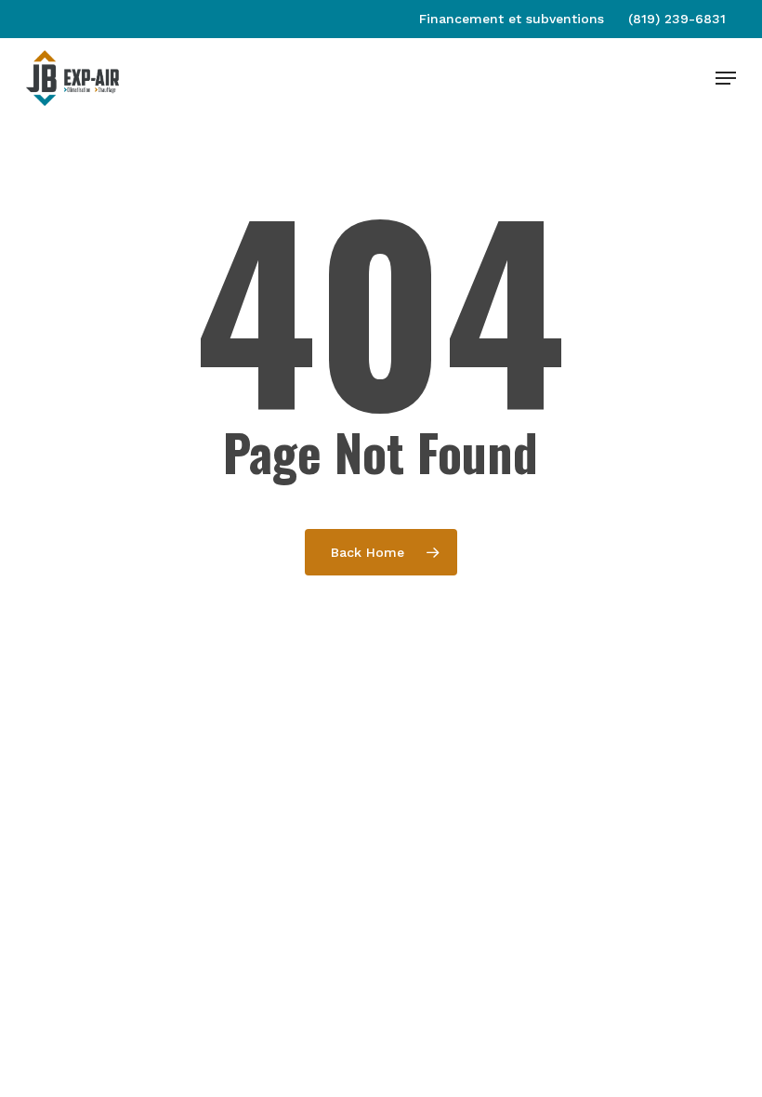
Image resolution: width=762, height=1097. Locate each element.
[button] (726, 78)
